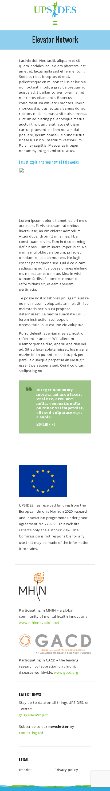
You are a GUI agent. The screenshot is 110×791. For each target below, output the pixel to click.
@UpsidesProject (33, 715)
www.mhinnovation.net (39, 622)
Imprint (25, 769)
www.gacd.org (66, 672)
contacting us (30, 732)
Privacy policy (66, 769)
